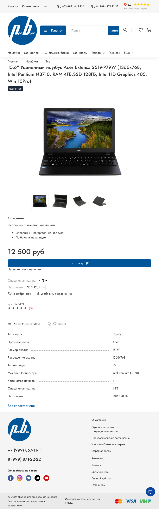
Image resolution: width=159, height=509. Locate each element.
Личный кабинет (101, 478)
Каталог (13, 6)
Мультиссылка (100, 472)
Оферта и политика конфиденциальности (105, 429)
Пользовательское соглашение (111, 438)
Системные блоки (57, 52)
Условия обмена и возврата (108, 444)
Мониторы (80, 52)
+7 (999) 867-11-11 (74, 6)
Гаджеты (114, 52)
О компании (30, 6)
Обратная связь (101, 451)
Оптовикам (98, 485)
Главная (13, 61)
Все (47, 61)
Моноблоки (32, 52)
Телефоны (98, 52)
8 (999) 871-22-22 (107, 6)
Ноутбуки (14, 52)
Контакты (97, 465)
